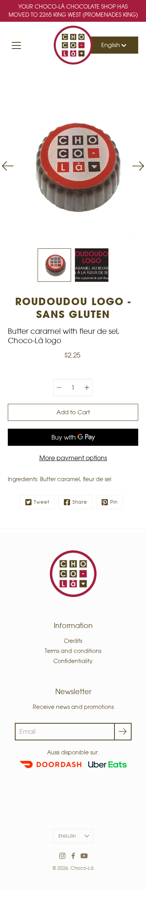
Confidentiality (73, 661)
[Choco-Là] (73, 45)
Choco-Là (81, 868)
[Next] (138, 166)
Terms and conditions (73, 650)
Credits (73, 640)
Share (79, 502)
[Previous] (8, 166)
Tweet (41, 502)
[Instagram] (62, 856)
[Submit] (123, 731)
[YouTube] (84, 856)
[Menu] (16, 45)
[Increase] (87, 387)
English (111, 45)
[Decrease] (59, 387)
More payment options (73, 458)
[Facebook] (73, 856)
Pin (114, 502)
